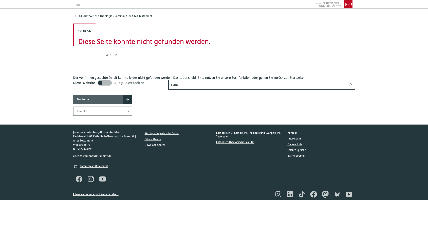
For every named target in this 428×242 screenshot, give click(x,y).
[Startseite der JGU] (333, 4)
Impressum (294, 138)
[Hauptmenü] (78, 4)
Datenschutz (295, 144)
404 (115, 54)
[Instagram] (90, 179)
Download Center (155, 145)
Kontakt (292, 133)
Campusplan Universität (94, 166)
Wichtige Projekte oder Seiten (162, 133)
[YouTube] (102, 179)
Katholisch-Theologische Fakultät (235, 142)
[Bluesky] (337, 194)
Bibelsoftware (153, 139)
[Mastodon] (325, 194)
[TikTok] (302, 194)
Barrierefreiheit (296, 155)
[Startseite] (107, 55)
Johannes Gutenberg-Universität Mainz (96, 194)
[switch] (118, 83)
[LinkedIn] (290, 194)
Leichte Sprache (297, 150)
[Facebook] (79, 179)
